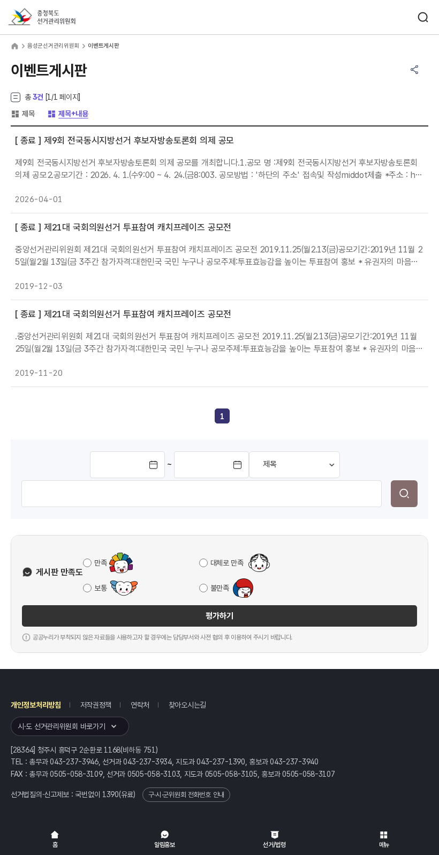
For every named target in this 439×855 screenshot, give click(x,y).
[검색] (404, 493)
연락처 (140, 705)
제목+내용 (67, 113)
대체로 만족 (227, 563)
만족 (100, 563)
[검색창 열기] (423, 17)
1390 (110, 794)
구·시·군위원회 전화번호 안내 (186, 795)
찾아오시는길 (187, 705)
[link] (222, 416)
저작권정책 (96, 705)
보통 (100, 588)
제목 (22, 113)
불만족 (219, 588)
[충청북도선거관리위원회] (61, 17)
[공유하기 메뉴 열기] (414, 69)
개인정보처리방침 (36, 705)
